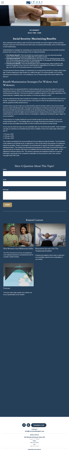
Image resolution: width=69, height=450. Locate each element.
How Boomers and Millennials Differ (18, 248)
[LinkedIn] (28, 425)
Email (4, 179)
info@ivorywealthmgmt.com (34, 431)
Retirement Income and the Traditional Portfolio (46, 249)
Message (5, 189)
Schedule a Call (39, 425)
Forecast (6, 288)
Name (5, 169)
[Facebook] (24, 425)
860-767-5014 (34, 442)
